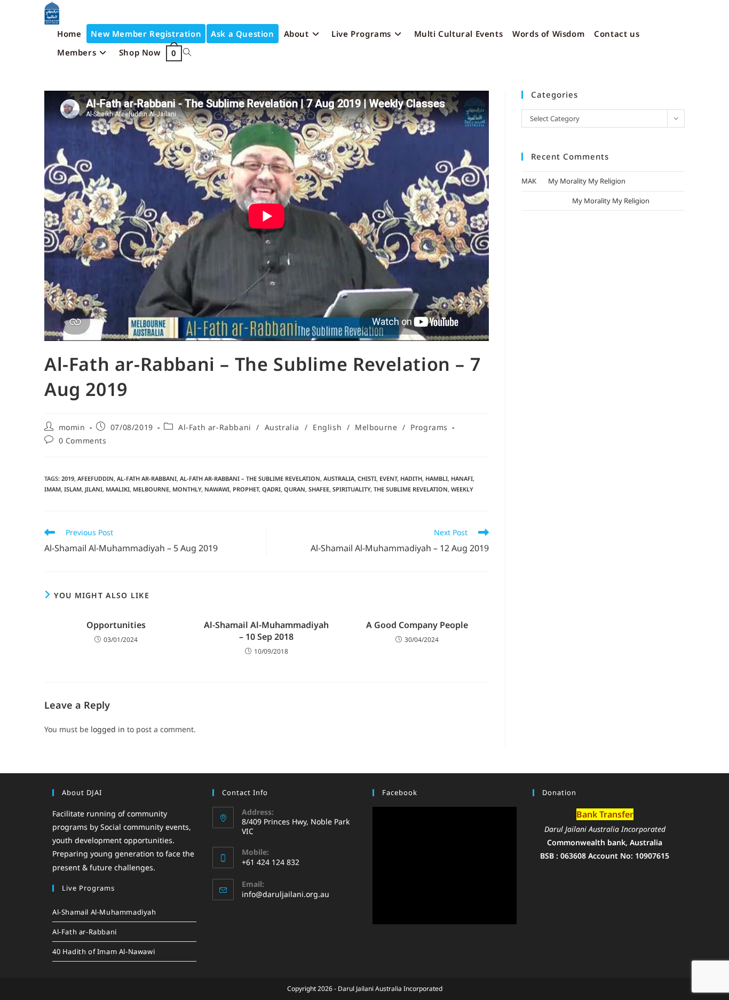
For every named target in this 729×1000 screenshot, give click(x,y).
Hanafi (462, 478)
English (327, 427)
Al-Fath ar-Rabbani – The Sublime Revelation (250, 478)
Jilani (93, 489)
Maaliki (118, 489)
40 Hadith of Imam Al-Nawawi (103, 951)
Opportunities (116, 625)
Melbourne (376, 427)
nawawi (216, 489)
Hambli (436, 478)
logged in (108, 729)
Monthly (186, 489)
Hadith (411, 478)
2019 (67, 478)
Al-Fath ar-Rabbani (214, 427)
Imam (52, 489)
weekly (462, 489)
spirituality (351, 489)
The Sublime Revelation (411, 489)
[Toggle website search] (187, 52)
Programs (429, 427)
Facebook (399, 792)
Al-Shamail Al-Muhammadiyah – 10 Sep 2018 (266, 630)
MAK (528, 181)
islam (73, 489)
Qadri (271, 489)
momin (72, 427)
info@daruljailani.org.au (285, 894)
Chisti (367, 478)
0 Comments (83, 440)
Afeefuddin (95, 478)
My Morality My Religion (586, 181)
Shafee (318, 489)
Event (388, 478)
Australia (282, 427)
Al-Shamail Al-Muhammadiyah (104, 912)
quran (294, 489)
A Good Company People (417, 625)
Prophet (246, 489)
